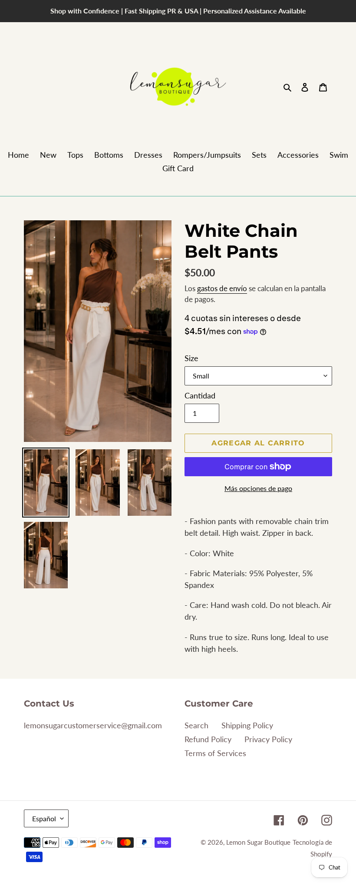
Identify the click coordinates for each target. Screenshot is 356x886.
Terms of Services (215, 753)
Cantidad (200, 395)
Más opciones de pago (258, 488)
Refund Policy (208, 739)
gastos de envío (222, 288)
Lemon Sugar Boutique (258, 842)
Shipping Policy (247, 725)
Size (191, 358)
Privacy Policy (268, 739)
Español (44, 818)
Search (196, 725)
